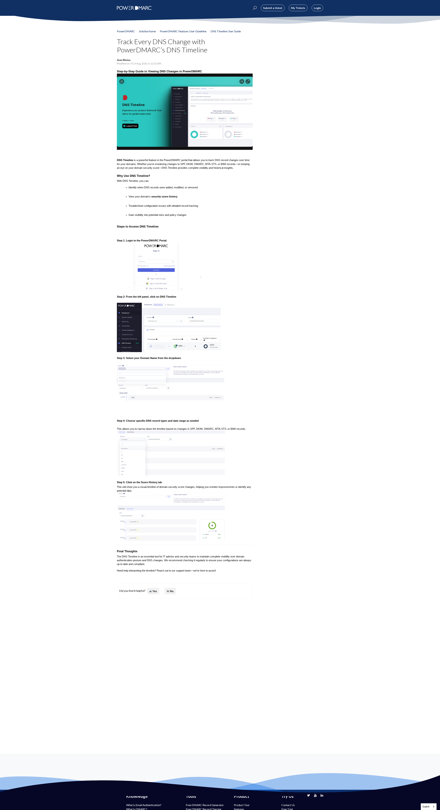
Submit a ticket (272, 7)
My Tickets (298, 7)
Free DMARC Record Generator (205, 805)
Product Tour (242, 805)
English (426, 806)
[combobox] (429, 806)
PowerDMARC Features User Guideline (183, 31)
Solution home (147, 31)
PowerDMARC (126, 31)
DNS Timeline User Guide (226, 31)
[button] (254, 8)
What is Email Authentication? (143, 805)
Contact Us (288, 805)
